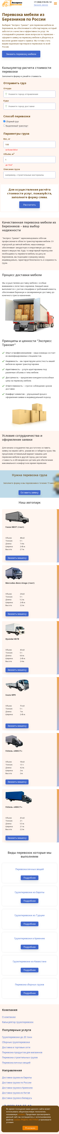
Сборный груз (12, 121)
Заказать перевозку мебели (21, 54)
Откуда (7, 88)
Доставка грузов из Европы (17, 1077)
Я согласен (30, 1128)
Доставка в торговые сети (16, 1047)
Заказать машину (17, 557)
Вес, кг (6, 139)
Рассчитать (29, 204)
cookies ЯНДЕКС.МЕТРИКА (26, 1120)
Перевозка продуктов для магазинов (22, 1052)
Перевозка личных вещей (16, 1062)
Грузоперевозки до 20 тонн (17, 1037)
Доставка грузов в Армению (17, 1087)
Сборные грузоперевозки (16, 1042)
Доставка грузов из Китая (16, 1092)
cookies (21, 1114)
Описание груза (11, 169)
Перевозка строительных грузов (20, 1057)
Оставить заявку (29, 492)
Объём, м (8, 154)
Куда (6, 101)
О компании (9, 1017)
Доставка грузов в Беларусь (17, 1097)
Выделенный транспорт (17, 125)
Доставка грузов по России (16, 1082)
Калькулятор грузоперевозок (17, 1022)
